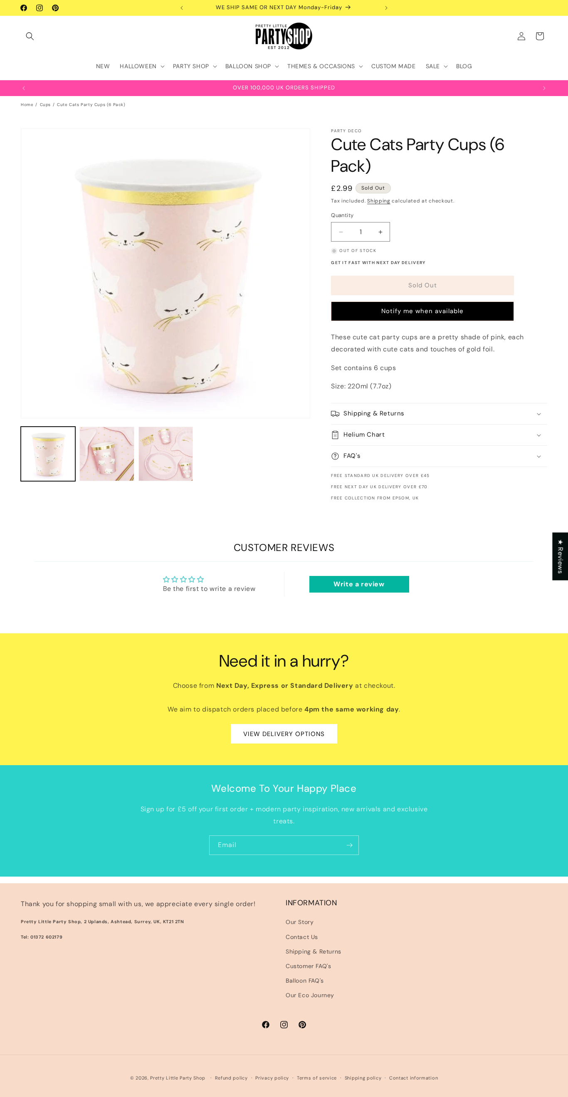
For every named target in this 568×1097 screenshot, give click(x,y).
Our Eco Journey (310, 995)
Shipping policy (363, 1077)
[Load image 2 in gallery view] (106, 454)
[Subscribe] (349, 845)
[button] (30, 36)
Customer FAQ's (308, 966)
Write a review (358, 584)
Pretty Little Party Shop (177, 1078)
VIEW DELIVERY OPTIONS (284, 734)
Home (27, 104)
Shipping (378, 201)
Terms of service (317, 1077)
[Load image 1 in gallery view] (48, 454)
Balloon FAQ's (305, 980)
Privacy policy (272, 1077)
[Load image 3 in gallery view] (165, 454)
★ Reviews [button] (560, 556)
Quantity (342, 215)
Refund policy (231, 1077)
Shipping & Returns (313, 951)
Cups (45, 104)
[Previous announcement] (182, 8)
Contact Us (302, 937)
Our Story (300, 922)
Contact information (413, 1077)
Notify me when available (422, 311)
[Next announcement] (386, 8)
